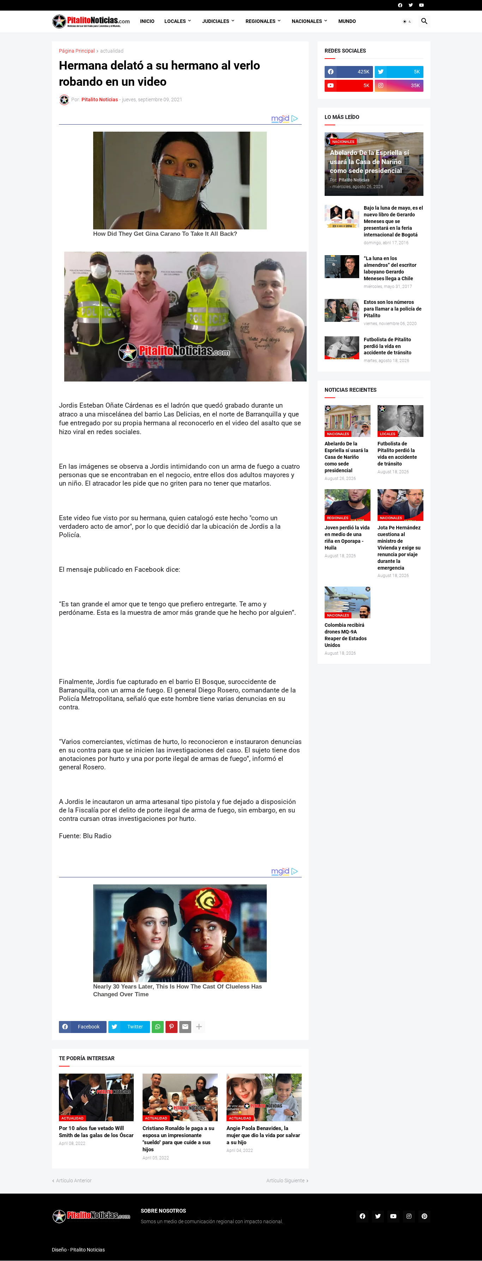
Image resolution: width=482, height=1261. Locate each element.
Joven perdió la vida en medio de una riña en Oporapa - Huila (347, 538)
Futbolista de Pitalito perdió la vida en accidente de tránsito (387, 346)
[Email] (185, 1027)
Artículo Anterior (74, 1180)
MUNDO (347, 21)
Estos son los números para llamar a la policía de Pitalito (393, 308)
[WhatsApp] (158, 1027)
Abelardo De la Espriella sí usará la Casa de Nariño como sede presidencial (346, 457)
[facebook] (400, 5)
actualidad (111, 51)
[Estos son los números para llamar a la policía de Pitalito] (342, 310)
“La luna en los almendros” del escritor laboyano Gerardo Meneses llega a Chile (390, 268)
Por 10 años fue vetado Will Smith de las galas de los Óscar (96, 1132)
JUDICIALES (215, 21)
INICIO (147, 21)
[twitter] (411, 5)
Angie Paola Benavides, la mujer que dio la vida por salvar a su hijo (263, 1135)
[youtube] (421, 5)
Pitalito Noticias (87, 1250)
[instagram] (409, 1217)
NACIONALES (307, 21)
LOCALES (175, 21)
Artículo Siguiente (285, 1180)
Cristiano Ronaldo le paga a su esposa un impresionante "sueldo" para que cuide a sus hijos (178, 1139)
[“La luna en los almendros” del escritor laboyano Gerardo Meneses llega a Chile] (342, 266)
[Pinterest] (171, 1027)
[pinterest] (424, 1217)
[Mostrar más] (199, 1027)
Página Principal (77, 51)
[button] (407, 21)
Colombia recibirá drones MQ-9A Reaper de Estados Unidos (346, 635)
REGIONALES (261, 21)
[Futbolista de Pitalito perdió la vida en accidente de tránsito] (342, 347)
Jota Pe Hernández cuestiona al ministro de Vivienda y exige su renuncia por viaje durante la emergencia (399, 547)
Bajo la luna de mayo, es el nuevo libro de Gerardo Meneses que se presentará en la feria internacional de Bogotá (393, 221)
